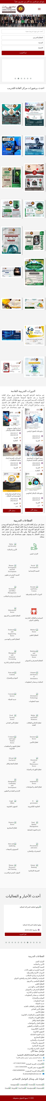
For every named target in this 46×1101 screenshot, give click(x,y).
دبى (39, 505)
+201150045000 (21, 1067)
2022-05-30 (14, 463)
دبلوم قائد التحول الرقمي (35, 431)
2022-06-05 (36, 463)
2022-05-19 (14, 435)
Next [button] (8, 21)
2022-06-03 (14, 465)
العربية (38, 441)
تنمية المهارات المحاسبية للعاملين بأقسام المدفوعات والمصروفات (34, 460)
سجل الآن (34, 510)
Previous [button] (38, 21)
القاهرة (15, 440)
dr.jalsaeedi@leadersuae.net (32, 1074)
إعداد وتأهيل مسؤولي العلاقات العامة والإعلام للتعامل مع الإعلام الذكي (13, 430)
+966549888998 (18, 1070)
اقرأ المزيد (23, 934)
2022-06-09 (36, 465)
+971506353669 (19, 1063)
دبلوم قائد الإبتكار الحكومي (34, 493)
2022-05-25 (14, 499)
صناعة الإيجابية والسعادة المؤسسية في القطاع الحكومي (13, 496)
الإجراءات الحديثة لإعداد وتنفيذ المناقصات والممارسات (13, 460)
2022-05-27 (36, 438)
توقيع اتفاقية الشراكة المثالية (32, 925)
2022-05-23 (36, 436)
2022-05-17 (14, 433)
